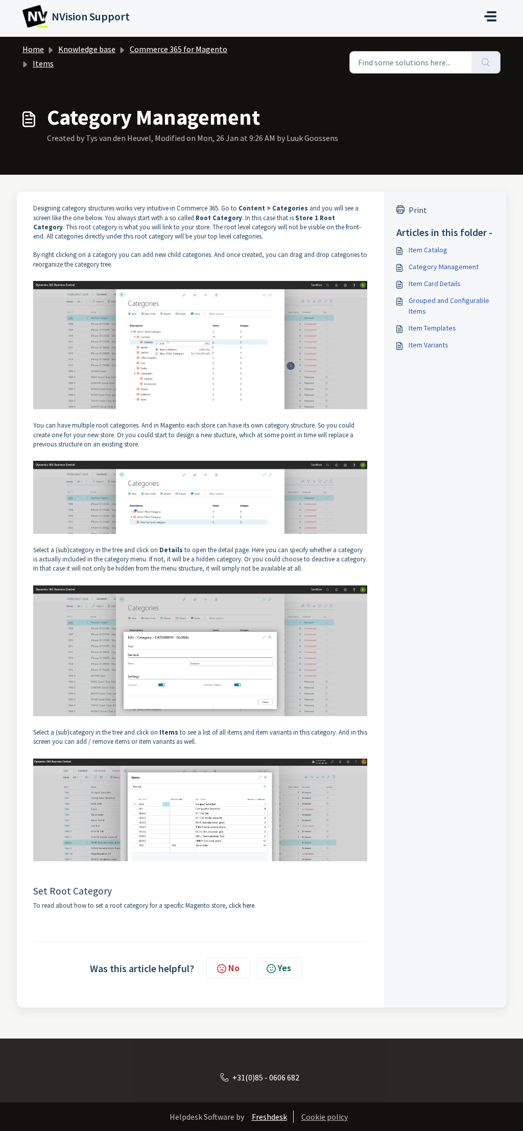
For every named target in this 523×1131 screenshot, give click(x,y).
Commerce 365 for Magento (178, 49)
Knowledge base (86, 49)
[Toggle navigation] (490, 16)
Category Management (444, 266)
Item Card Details (435, 283)
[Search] (486, 62)
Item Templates (432, 328)
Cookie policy (324, 1117)
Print (418, 210)
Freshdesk (269, 1117)
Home (33, 49)
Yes (284, 968)
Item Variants (428, 344)
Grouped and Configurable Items (449, 306)
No (234, 968)
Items (43, 63)
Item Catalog (428, 249)
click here (241, 905)
